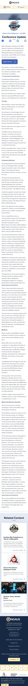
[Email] (25, 41)
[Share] (3, 41)
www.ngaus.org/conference (11, 76)
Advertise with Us (14, 646)
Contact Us (14, 643)
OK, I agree (4, 685)
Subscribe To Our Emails (14, 640)
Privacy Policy (14, 649)
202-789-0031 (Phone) (14, 634)
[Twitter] (18, 41)
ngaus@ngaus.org (14, 632)
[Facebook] (10, 41)
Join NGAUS (13, 659)
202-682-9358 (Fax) (14, 636)
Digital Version (7, 62)
